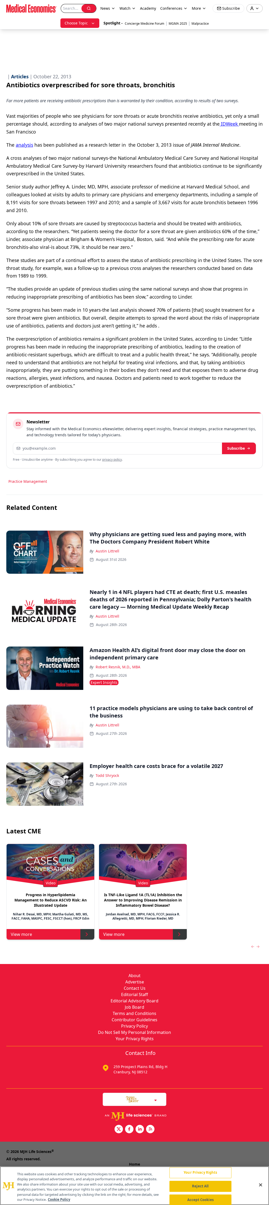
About (134, 975)
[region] (134, 1185)
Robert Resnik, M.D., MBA (118, 666)
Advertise (134, 982)
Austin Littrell (107, 550)
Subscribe (236, 448)
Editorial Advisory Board (134, 1001)
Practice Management (27, 481)
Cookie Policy (59, 1199)
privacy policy (112, 459)
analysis (24, 145)
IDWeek (229, 124)
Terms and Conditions (134, 1013)
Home (134, 1164)
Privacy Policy (134, 1026)
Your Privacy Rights (135, 1039)
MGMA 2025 (178, 23)
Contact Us (135, 988)
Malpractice (200, 23)
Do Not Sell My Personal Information (134, 1032)
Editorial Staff (134, 994)
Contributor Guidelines (134, 1020)
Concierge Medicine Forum (144, 23)
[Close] (260, 1185)
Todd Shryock (107, 775)
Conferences (171, 8)
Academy (148, 8)
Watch (125, 8)
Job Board (134, 1007)
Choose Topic (76, 22)
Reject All (200, 1186)
